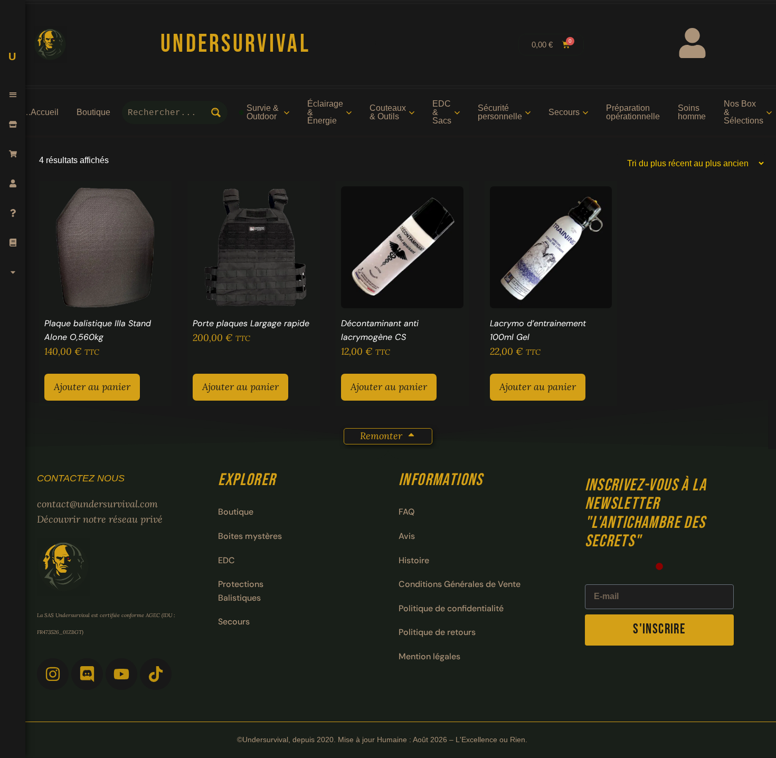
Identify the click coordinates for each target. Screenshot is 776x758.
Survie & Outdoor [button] (263, 112)
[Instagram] (53, 674)
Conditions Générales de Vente (460, 584)
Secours (234, 621)
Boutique (93, 112)
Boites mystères (250, 536)
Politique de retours (437, 632)
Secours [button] (564, 112)
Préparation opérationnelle (633, 112)
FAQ (406, 511)
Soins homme (692, 112)
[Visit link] (380, 45)
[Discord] (87, 674)
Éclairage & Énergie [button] (325, 112)
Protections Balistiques (240, 591)
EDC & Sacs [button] (441, 112)
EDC (226, 560)
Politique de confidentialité (451, 608)
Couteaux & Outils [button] (388, 112)
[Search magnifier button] (216, 112)
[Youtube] (121, 674)
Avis (407, 536)
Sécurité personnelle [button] (500, 112)
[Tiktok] (156, 674)
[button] (12, 95)
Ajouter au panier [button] (92, 387)
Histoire (414, 560)
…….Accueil (35, 112)
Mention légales (429, 656)
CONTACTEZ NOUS (81, 478)
